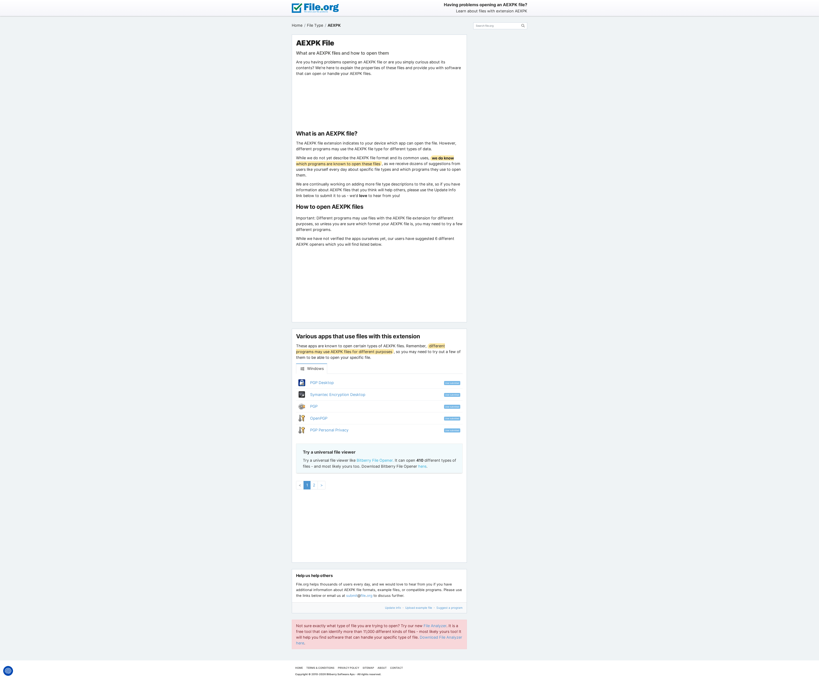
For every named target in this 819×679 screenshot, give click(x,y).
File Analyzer (435, 626)
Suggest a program (449, 607)
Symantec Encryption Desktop (337, 394)
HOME (299, 667)
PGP (314, 406)
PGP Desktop (322, 382)
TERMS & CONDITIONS (320, 667)
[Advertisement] (379, 103)
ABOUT (382, 667)
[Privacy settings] (8, 671)
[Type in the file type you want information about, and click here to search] (523, 25)
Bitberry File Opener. (375, 460)
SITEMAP (368, 667)
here (422, 466)
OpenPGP (318, 418)
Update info (393, 607)
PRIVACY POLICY (348, 667)
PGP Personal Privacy (329, 430)
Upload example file (418, 607)
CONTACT (396, 667)
